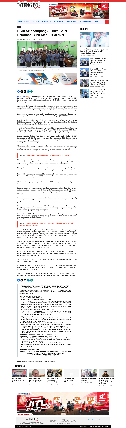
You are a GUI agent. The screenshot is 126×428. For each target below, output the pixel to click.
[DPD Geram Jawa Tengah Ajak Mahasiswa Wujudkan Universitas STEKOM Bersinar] (54, 373)
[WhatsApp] (99, 419)
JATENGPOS (21, 96)
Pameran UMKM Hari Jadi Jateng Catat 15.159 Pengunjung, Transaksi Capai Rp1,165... (98, 92)
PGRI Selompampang (50, 361)
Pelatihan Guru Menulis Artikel (36, 361)
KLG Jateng (24, 361)
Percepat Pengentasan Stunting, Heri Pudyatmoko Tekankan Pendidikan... (106, 381)
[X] (96, 419)
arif (24, 39)
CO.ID (27, 96)
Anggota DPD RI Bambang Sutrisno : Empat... (18, 380)
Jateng (19, 26)
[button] (107, 22)
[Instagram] (92, 419)
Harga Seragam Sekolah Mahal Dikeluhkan (69, 380)
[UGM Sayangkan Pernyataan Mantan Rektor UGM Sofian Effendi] (37, 373)
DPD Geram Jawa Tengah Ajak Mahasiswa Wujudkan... (54, 380)
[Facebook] (88, 419)
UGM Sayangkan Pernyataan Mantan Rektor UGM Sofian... (36, 380)
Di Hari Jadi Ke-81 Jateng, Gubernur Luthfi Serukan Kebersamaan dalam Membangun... (98, 61)
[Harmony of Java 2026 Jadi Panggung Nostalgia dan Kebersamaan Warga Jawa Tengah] (84, 83)
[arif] (18, 39)
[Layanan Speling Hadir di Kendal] (89, 373)
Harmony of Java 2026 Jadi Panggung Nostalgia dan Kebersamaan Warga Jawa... (99, 82)
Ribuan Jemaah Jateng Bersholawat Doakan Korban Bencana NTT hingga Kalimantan (94, 51)
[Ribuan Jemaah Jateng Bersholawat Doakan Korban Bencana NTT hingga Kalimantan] (94, 39)
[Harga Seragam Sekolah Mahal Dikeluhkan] (71, 373)
